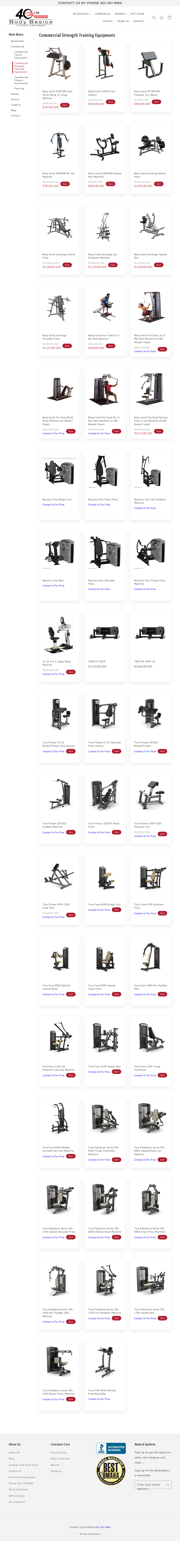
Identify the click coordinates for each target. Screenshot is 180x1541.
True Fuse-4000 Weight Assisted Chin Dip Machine (58, 1149)
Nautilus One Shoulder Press (101, 582)
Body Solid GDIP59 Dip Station (101, 93)
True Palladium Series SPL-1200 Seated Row (149, 1311)
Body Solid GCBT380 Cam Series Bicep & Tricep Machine (57, 95)
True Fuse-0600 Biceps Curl (104, 904)
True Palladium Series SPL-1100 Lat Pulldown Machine (104, 1311)
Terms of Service (18, 1489)
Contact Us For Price (145, 351)
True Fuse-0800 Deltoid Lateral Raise (56, 987)
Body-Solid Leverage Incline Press (59, 256)
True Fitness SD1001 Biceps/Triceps (146, 744)
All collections (17, 1501)
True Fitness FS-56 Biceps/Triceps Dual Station (59, 744)
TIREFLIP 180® (97, 661)
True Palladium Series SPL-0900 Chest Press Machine (149, 1230)
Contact (15, 115)
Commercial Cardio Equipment (21, 54)
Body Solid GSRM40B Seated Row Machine (104, 175)
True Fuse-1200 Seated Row (104, 1066)
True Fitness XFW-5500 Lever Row (56, 906)
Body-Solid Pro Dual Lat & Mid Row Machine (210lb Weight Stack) (149, 339)
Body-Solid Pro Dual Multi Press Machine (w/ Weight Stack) (58, 421)
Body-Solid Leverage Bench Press (150, 175)
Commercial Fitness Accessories (21, 80)
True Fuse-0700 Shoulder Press (149, 906)
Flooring (19, 88)
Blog (13, 110)
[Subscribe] (167, 1484)
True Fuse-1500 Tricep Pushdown (147, 1068)
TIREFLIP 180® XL (144, 661)
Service (15, 99)
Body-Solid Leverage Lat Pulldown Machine (102, 256)
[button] (154, 17)
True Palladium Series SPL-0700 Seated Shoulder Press (59, 1230)
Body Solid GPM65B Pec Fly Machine (58, 175)
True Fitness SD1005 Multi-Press (104, 825)
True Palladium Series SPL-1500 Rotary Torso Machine (58, 1392)
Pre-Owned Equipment (22, 1477)
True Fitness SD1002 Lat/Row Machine (55, 825)
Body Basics (94, 1534)
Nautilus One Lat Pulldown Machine (150, 501)
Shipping (56, 1471)
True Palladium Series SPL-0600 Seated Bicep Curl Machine (149, 1151)
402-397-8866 (102, 1527)
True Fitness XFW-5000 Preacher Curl (148, 825)
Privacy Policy (59, 1452)
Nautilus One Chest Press (103, 499)
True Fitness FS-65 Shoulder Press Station (104, 744)
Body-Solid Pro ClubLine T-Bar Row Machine (104, 337)
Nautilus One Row (53, 580)
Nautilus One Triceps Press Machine (150, 582)
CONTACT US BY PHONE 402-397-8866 (90, 3)
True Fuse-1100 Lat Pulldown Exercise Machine (59, 1068)
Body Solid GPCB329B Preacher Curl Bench (147, 93)
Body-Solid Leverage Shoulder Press (54, 337)
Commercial (17, 46)
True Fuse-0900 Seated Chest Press (101, 987)
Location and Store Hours (23, 1464)
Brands (15, 94)
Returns (55, 1464)
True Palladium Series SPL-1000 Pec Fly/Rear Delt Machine (58, 1313)
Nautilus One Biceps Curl (57, 499)
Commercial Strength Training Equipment (21, 67)
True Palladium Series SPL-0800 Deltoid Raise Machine (104, 1230)
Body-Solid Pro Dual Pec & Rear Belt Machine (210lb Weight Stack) (104, 421)
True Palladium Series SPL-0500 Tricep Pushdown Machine (104, 1151)
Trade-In (16, 104)
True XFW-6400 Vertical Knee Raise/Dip (102, 1392)
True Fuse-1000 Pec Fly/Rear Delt (150, 987)
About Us (14, 1452)
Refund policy (17, 1495)
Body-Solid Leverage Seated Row (150, 256)
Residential (17, 41)
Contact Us (15, 1471)
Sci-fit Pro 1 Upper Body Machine (57, 663)
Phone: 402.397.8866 (21, 1483)
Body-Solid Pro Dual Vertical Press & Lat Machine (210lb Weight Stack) (151, 421)
